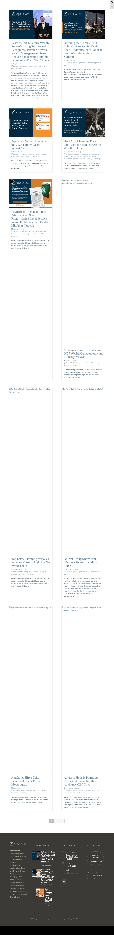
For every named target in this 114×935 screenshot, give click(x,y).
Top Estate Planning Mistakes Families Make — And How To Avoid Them (30, 562)
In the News (43, 66)
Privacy (75, 159)
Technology (97, 159)
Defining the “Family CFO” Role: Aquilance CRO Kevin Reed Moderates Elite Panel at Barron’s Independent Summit (83, 50)
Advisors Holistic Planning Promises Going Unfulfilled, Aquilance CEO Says (81, 781)
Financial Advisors (90, 156)
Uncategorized (16, 68)
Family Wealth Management (29, 66)
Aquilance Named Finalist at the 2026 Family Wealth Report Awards (29, 144)
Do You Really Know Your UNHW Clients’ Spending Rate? (80, 562)
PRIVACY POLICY (98, 876)
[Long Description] (30, 193)
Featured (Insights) (92, 63)
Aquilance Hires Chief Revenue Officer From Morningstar (25, 781)
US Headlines (35, 156)
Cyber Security (94, 154)
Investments (68, 159)
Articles (16, 66)
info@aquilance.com (71, 873)
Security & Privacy (85, 159)
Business (32, 154)
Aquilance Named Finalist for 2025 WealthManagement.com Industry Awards (83, 353)
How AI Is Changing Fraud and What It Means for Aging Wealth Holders (82, 144)
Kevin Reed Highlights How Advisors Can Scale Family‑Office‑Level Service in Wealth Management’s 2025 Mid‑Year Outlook (30, 218)
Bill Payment (24, 154)
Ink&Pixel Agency (78, 919)
